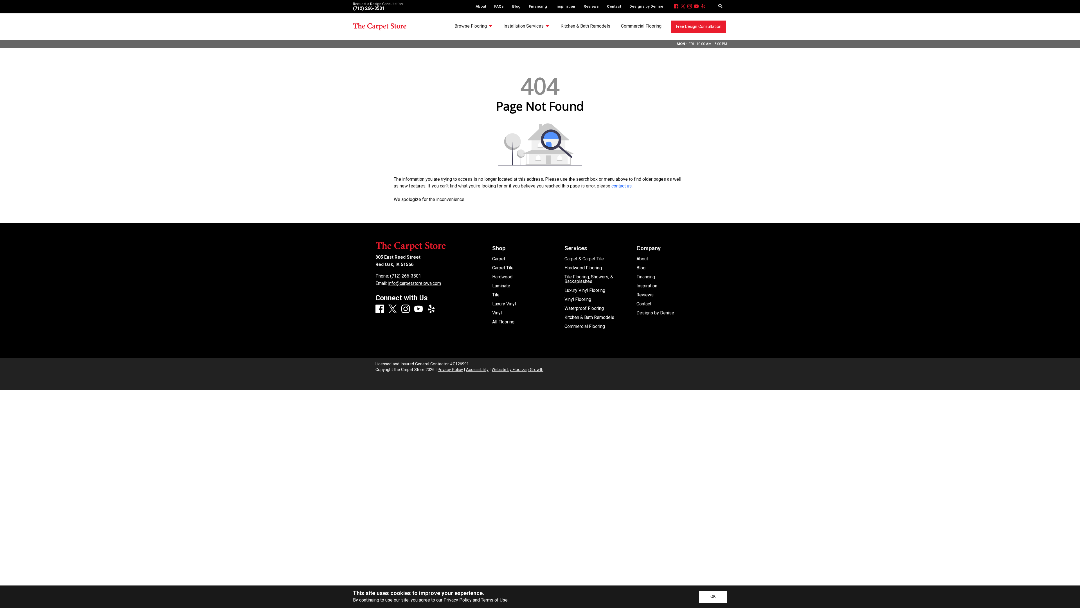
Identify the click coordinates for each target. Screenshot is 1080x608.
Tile (496, 295)
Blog (640, 268)
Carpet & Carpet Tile (584, 259)
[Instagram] (689, 6)
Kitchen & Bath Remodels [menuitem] (585, 26)
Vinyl (497, 313)
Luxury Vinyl (504, 304)
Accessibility (477, 369)
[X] (683, 6)
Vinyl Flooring (577, 299)
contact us (621, 186)
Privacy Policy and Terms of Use (476, 600)
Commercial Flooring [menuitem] (641, 26)
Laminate (501, 286)
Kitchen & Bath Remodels (589, 317)
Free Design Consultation (698, 26)
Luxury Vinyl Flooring (584, 290)
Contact (643, 304)
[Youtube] (696, 6)
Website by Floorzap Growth (517, 369)
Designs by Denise (655, 313)
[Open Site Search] (720, 6)
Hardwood (502, 277)
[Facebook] (676, 6)
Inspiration (646, 286)
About (642, 259)
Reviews (645, 295)
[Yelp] (703, 6)
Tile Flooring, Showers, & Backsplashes (588, 279)
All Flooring (503, 322)
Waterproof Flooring (584, 308)
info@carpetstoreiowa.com (414, 283)
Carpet (498, 259)
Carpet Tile (503, 268)
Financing (645, 277)
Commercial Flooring (584, 326)
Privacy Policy (450, 369)
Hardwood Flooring (583, 268)
